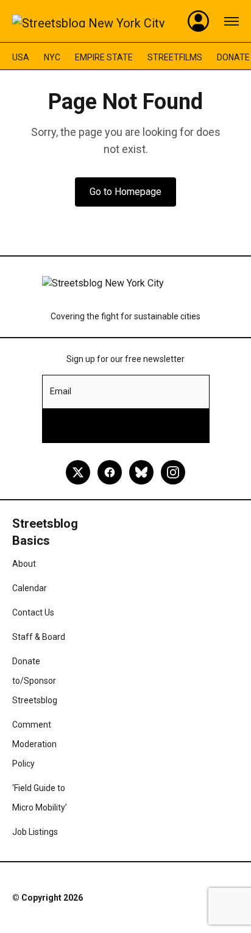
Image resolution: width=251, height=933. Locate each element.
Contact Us (33, 612)
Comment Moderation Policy (34, 744)
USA (20, 57)
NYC (52, 57)
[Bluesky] (141, 472)
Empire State (104, 57)
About (24, 564)
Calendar (29, 588)
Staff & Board (38, 637)
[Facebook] (109, 472)
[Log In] (199, 21)
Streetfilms (174, 57)
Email (60, 391)
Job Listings (35, 832)
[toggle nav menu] (231, 21)
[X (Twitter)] (78, 472)
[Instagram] (173, 472)
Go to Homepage (125, 191)
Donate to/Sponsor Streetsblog (34, 680)
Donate (233, 57)
